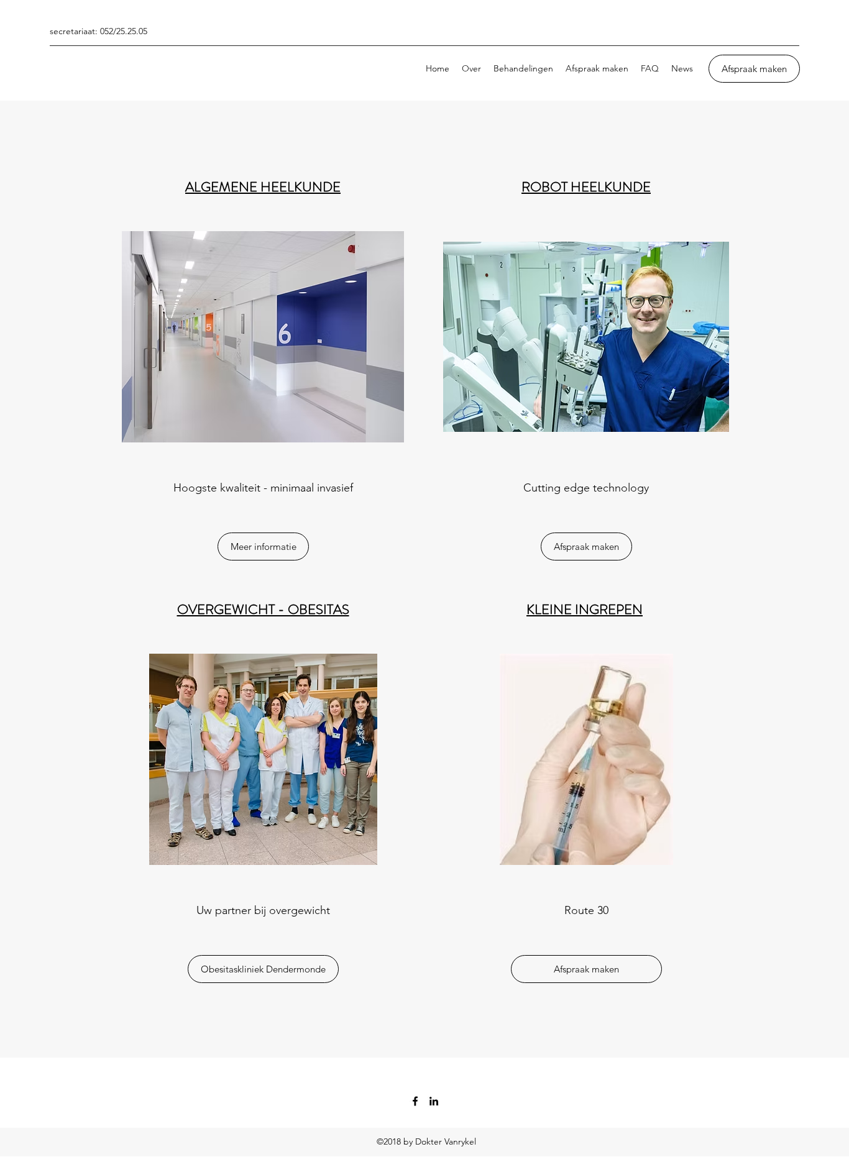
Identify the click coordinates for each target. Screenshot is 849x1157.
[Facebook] (415, 1101)
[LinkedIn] (434, 1101)
